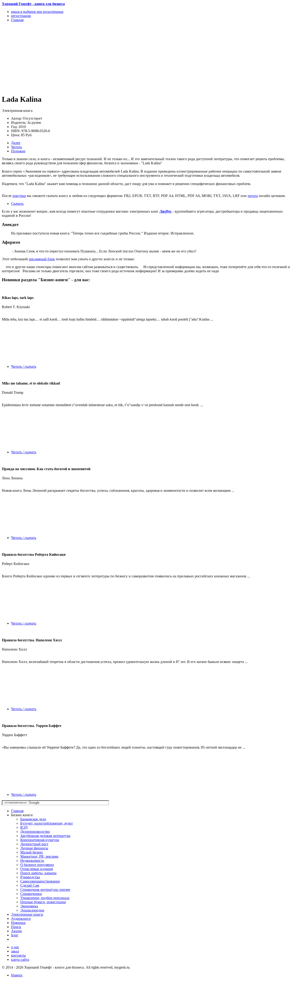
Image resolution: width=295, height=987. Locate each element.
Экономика (29, 906)
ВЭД (24, 827)
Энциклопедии (32, 910)
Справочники (31, 894)
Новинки (18, 923)
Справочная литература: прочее (45, 889)
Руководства (30, 877)
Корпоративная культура (39, 840)
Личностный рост (34, 844)
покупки (19, 196)
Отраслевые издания (36, 869)
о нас (15, 947)
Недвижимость (32, 861)
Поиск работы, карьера (38, 873)
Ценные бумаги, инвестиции (43, 902)
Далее (15, 143)
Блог (14, 935)
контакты (18, 955)
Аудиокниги (21, 918)
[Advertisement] (104, 58)
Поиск (16, 927)
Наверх (17, 975)
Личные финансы (34, 848)
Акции (16, 931)
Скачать (17, 204)
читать (253, 196)
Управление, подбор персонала (44, 898)
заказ (15, 951)
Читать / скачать (23, 366)
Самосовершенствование (40, 881)
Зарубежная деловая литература (45, 836)
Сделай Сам (29, 885)
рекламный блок (42, 259)
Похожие (18, 151)
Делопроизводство (35, 832)
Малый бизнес (31, 852)
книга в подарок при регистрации (37, 12)
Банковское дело (33, 819)
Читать (16, 147)
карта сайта (20, 959)
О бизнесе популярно (37, 865)
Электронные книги (27, 914)
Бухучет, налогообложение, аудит (46, 823)
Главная (17, 811)
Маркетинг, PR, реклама (39, 856)
